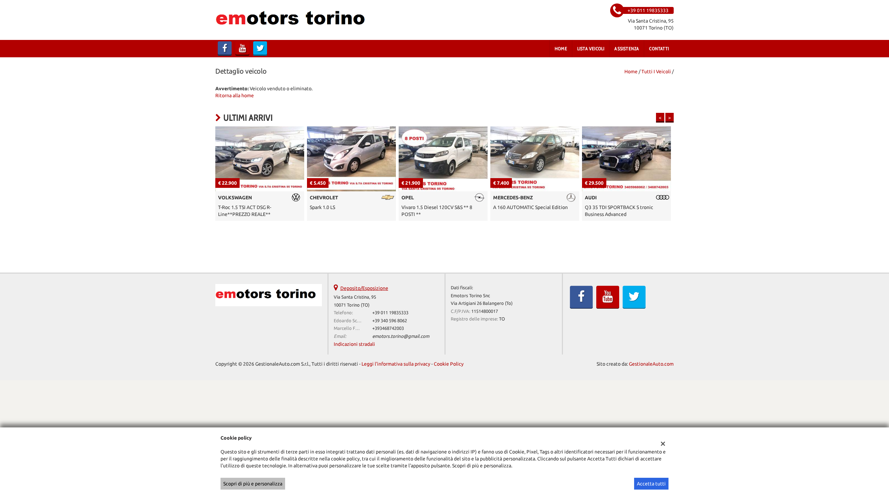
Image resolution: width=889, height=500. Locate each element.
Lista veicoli (591, 48)
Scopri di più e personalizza (252, 483)
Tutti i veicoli (656, 71)
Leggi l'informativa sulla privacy (396, 364)
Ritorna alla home (234, 95)
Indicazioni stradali (354, 344)
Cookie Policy (449, 364)
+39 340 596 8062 (389, 320)
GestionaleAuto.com (651, 364)
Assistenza (626, 48)
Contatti (659, 48)
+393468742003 (388, 328)
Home (561, 48)
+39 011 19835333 (390, 312)
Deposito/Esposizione (364, 288)
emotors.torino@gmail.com (400, 336)
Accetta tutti (651, 483)
